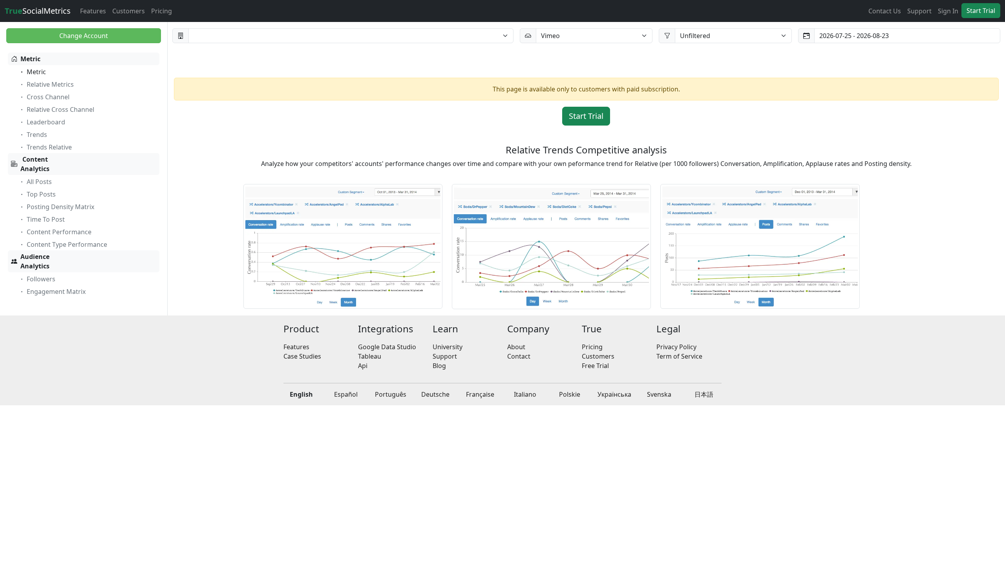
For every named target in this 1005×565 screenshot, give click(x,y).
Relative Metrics (50, 84)
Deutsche (435, 394)
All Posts (39, 181)
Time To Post (46, 219)
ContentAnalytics (34, 164)
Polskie (569, 394)
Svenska (659, 394)
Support (919, 11)
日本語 (703, 394)
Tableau (369, 356)
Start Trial (981, 10)
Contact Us (884, 11)
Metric (30, 59)
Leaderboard (46, 122)
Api (362, 365)
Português (390, 394)
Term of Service (679, 356)
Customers (128, 11)
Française (480, 394)
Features (93, 11)
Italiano (525, 394)
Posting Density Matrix (60, 206)
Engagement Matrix (56, 291)
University (447, 347)
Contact (518, 356)
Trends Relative (49, 147)
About (516, 347)
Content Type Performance (67, 244)
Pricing (161, 11)
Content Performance (59, 232)
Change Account (83, 35)
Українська (614, 394)
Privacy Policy (676, 347)
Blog (439, 365)
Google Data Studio (387, 347)
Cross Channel (48, 97)
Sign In (948, 11)
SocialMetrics (38, 10)
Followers (41, 279)
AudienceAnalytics (34, 261)
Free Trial (595, 365)
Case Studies (302, 356)
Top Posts (41, 194)
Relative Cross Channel (60, 109)
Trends (37, 134)
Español (346, 394)
